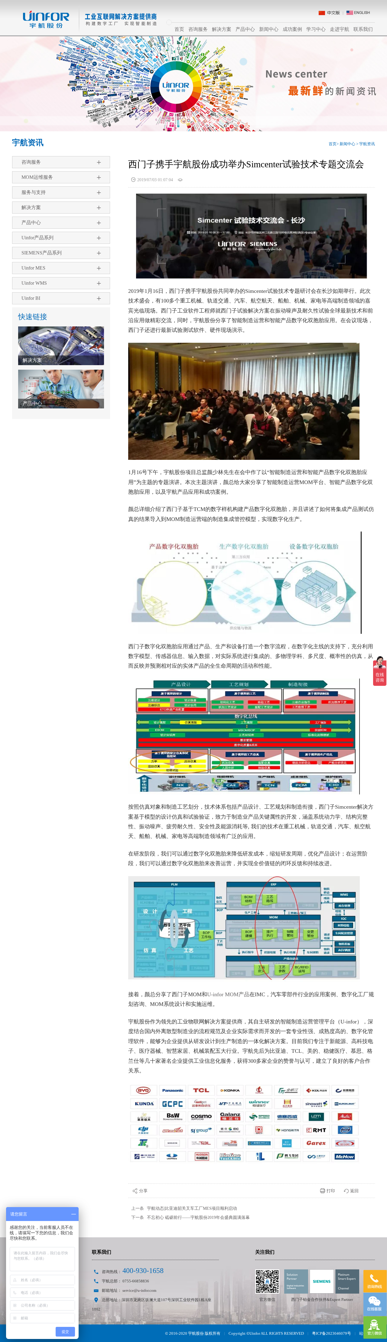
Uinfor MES (61, 268)
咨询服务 (198, 29)
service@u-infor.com (139, 1290)
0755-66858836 (135, 1281)
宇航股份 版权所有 (204, 1333)
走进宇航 (339, 29)
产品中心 (245, 29)
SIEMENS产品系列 (61, 253)
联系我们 (363, 29)
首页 (179, 29)
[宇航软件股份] (84, 11)
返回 (351, 1191)
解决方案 (221, 29)
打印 (327, 1191)
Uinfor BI (61, 298)
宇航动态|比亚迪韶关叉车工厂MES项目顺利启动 (192, 1208)
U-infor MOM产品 (228, 994)
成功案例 (292, 29)
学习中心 (316, 29)
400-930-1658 (143, 1271)
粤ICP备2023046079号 (331, 1333)
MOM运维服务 (61, 177)
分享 (140, 1191)
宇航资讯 (367, 144)
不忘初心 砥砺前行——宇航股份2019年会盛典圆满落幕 (198, 1217)
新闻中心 (268, 29)
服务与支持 (61, 192)
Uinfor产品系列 (61, 238)
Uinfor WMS (61, 283)
